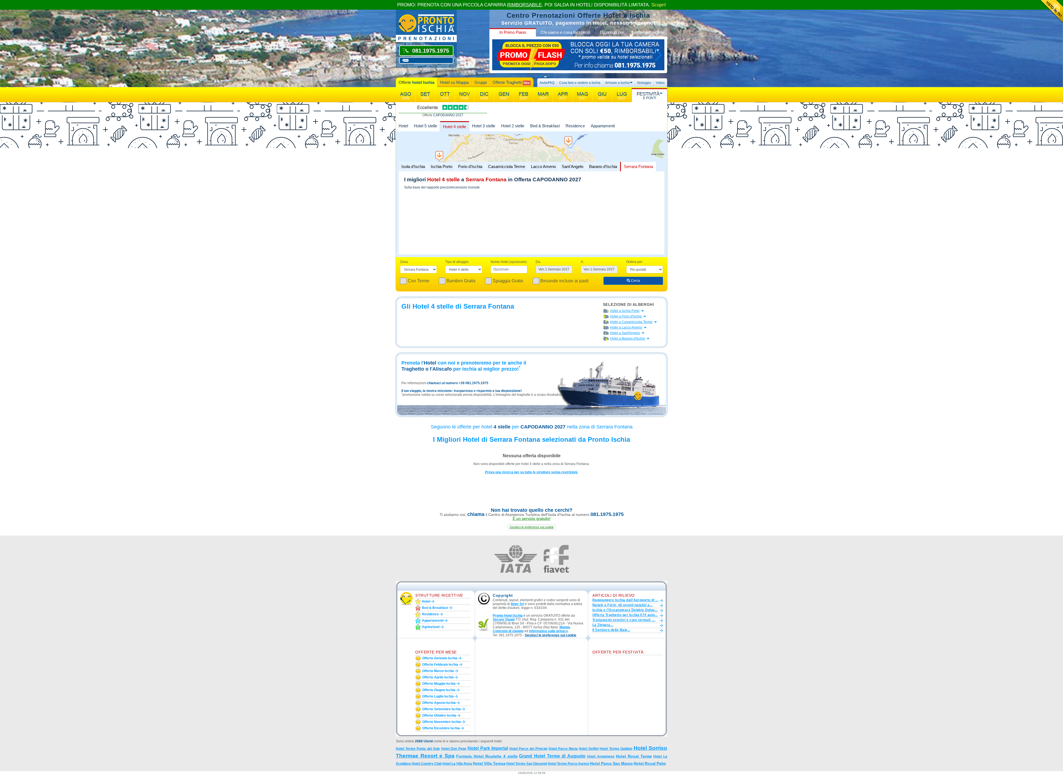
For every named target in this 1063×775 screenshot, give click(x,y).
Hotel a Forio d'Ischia (626, 316)
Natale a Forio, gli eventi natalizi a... (622, 605)
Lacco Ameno (543, 166)
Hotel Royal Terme (634, 756)
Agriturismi (431, 627)
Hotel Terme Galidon (616, 749)
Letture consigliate (648, 32)
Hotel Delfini (588, 749)
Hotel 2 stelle (512, 125)
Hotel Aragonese (601, 756)
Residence (575, 125)
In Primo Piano (512, 32)
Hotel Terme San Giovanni (526, 764)
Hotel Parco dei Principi (528, 749)
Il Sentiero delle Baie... (611, 630)
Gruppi (480, 82)
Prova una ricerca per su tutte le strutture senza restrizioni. (531, 472)
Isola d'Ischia (413, 166)
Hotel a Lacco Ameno (626, 327)
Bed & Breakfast (545, 125)
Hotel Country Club (427, 764)
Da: (538, 262)
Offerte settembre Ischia (441, 709)
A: (582, 262)
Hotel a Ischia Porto (624, 311)
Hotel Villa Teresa (489, 763)
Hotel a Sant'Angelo (625, 333)
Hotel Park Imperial (488, 748)
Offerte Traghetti (511, 82)
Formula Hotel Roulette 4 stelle (487, 756)
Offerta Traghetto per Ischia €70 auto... (625, 615)
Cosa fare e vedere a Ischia (579, 83)
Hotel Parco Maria (563, 749)
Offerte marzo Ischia (438, 671)
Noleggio (644, 83)
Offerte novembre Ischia (441, 722)
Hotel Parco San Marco (611, 763)
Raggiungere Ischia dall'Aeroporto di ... (625, 600)
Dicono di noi (611, 32)
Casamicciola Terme (506, 166)
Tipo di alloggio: (457, 262)
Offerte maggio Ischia (439, 684)
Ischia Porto (441, 166)
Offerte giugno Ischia (438, 690)
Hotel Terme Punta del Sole (418, 749)
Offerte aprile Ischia (438, 677)
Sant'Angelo (572, 166)
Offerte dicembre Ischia (441, 728)
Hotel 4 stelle (454, 126)
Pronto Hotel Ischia (508, 616)
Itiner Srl (517, 604)
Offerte (416, 82)
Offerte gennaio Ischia (439, 658)
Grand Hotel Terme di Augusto (552, 756)
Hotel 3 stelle (483, 125)
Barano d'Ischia (603, 166)
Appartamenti (603, 125)
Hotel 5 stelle (425, 125)
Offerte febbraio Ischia (440, 664)
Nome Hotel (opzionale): (509, 262)
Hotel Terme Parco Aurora (568, 764)
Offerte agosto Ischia (439, 703)
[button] (532, 527)
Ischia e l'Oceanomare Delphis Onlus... (625, 610)
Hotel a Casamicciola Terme (631, 322)
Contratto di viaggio (508, 631)
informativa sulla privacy (548, 631)
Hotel (403, 125)
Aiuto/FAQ (547, 83)
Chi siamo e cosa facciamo (565, 32)
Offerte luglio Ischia (438, 696)
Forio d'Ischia (470, 166)
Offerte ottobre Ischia (439, 715)
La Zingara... (602, 625)
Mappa (564, 627)
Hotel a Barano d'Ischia (627, 338)
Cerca (635, 281)
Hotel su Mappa (454, 82)
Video (660, 83)
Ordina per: (634, 262)
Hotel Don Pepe (453, 749)
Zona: (404, 262)
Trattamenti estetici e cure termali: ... (623, 620)
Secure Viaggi (504, 619)
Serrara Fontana (638, 166)
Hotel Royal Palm (650, 763)
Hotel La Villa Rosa (457, 764)
